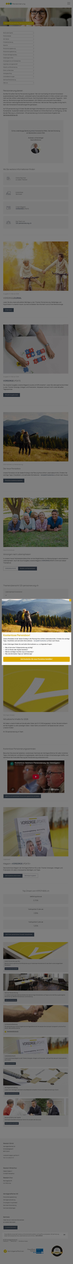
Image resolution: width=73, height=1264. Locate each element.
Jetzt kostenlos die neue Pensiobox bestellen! (36, 659)
